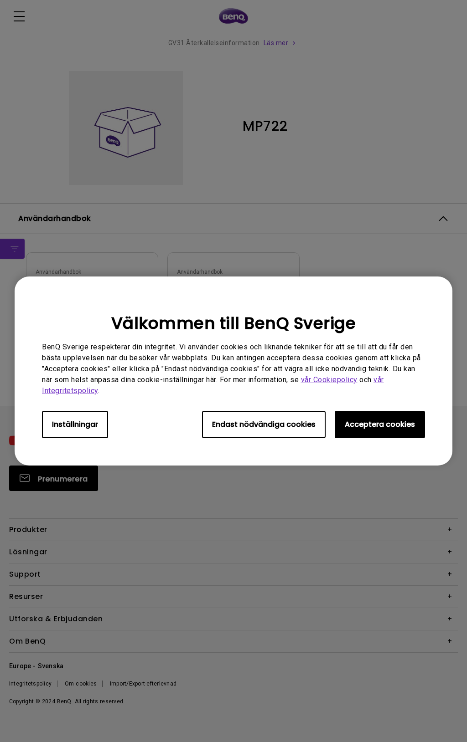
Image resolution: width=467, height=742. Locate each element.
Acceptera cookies (380, 424)
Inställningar (75, 424)
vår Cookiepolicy (329, 379)
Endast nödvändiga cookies (264, 424)
